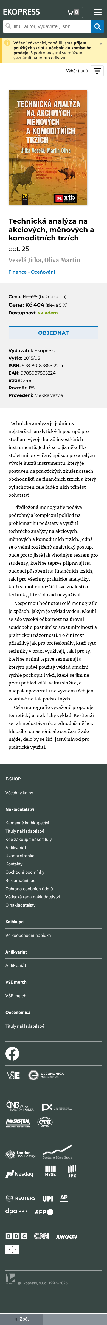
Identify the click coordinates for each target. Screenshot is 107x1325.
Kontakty (13, 864)
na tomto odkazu (48, 57)
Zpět (23, 1319)
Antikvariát (15, 847)
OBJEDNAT (53, 333)
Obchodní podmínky (24, 872)
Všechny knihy (19, 792)
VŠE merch (15, 996)
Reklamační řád (20, 880)
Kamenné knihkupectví (27, 822)
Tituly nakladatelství (24, 831)
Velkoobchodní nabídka (28, 935)
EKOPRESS (21, 11)
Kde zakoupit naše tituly (28, 839)
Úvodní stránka (20, 855)
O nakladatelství (20, 905)
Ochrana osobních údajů (29, 888)
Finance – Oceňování (32, 272)
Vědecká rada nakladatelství (32, 896)
